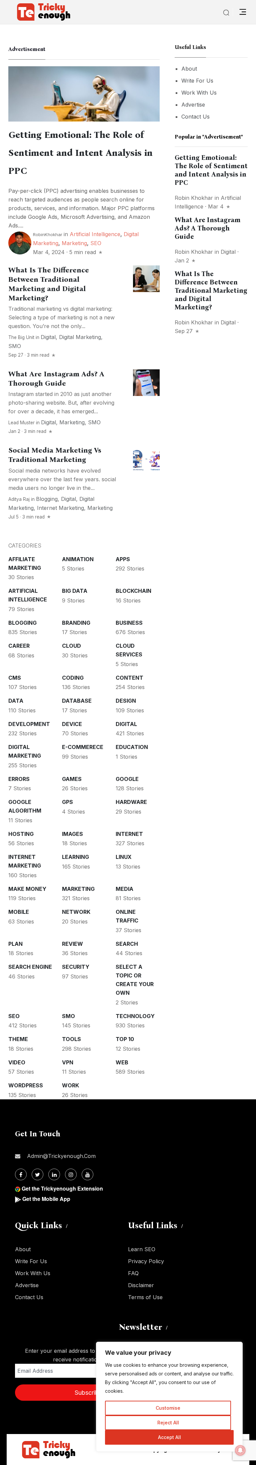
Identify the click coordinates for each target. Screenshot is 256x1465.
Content (129, 677)
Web (122, 1062)
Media (124, 889)
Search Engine (30, 966)
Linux (124, 857)
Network (76, 912)
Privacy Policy (146, 1261)
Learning (75, 857)
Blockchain (133, 590)
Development (29, 724)
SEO (95, 243)
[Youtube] (87, 1174)
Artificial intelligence (95, 234)
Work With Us (199, 92)
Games (72, 779)
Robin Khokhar (194, 197)
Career (19, 645)
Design (126, 700)
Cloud (71, 645)
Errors (19, 779)
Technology (135, 1016)
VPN (67, 1062)
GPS (67, 802)
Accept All (169, 1437)
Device (72, 724)
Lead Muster (21, 422)
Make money (27, 889)
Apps (123, 559)
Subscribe (88, 1392)
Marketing (74, 243)
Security (75, 966)
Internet (129, 834)
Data (15, 700)
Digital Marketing (80, 337)
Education (132, 747)
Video (16, 1062)
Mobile (18, 912)
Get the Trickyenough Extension (62, 1188)
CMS (14, 677)
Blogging (47, 499)
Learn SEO (141, 1249)
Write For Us (197, 80)
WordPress (25, 1085)
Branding (76, 622)
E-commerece (82, 747)
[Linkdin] (54, 1174)
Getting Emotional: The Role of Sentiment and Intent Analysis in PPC (80, 153)
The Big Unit (21, 337)
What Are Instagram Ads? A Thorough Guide (56, 379)
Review (72, 943)
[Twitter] (37, 1174)
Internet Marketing (60, 508)
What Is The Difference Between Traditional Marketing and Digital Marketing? (48, 284)
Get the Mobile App (46, 1199)
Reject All (168, 1422)
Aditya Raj (19, 499)
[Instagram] (71, 1174)
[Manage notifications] (240, 1450)
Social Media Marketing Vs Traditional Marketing (54, 455)
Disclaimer (141, 1285)
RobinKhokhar (47, 234)
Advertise (193, 104)
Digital (48, 337)
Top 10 (125, 1039)
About (189, 68)
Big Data (74, 590)
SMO (14, 346)
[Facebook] (21, 1174)
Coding (73, 677)
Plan (15, 943)
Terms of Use (145, 1297)
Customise (168, 1408)
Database (77, 700)
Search (127, 943)
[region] (169, 1397)
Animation (78, 559)
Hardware (131, 802)
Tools (71, 1039)
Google (127, 779)
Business (129, 622)
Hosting (21, 834)
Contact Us (195, 116)
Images (72, 834)
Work (70, 1085)
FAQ (133, 1273)
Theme (18, 1039)
